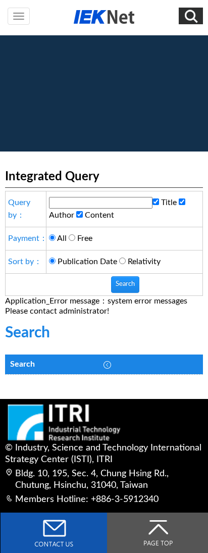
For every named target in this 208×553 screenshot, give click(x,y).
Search (22, 364)
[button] (191, 16)
